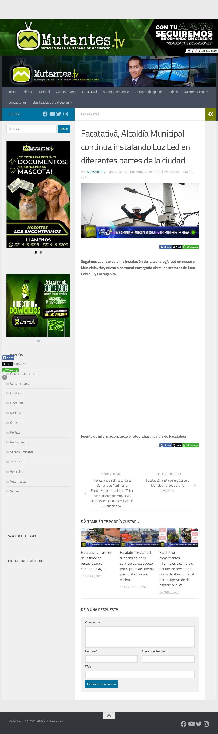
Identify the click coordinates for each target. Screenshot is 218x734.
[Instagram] (65, 114)
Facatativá (89, 92)
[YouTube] (51, 114)
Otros (14, 423)
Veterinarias (18, 481)
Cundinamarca (66, 92)
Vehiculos (16, 472)
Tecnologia (17, 462)
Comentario (93, 622)
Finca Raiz (16, 403)
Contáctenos (17, 102)
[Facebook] (45, 114)
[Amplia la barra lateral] (210, 114)
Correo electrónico (154, 651)
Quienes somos (194, 92)
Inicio (12, 92)
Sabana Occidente (116, 92)
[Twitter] (58, 114)
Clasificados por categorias (50, 102)
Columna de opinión (149, 92)
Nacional (44, 92)
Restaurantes (19, 442)
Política (27, 92)
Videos (173, 92)
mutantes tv (96, 172)
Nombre (91, 651)
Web (88, 666)
